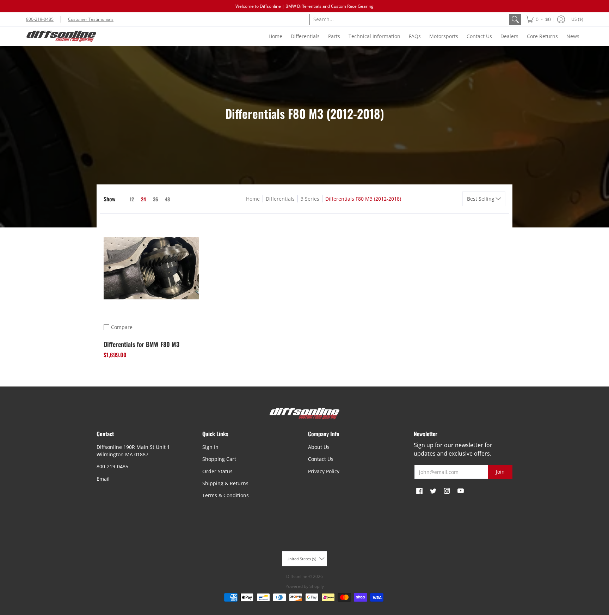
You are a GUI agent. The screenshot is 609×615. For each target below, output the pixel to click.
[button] (538, 19)
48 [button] (167, 199)
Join (500, 471)
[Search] (515, 19)
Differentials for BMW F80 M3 (141, 344)
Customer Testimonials (90, 19)
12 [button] (132, 199)
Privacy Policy (323, 471)
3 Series (310, 198)
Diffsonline (296, 576)
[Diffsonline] (61, 36)
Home (253, 198)
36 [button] (155, 199)
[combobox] (409, 19)
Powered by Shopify (304, 586)
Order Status (217, 471)
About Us (319, 447)
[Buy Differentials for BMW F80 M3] (151, 268)
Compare (122, 327)
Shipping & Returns (225, 483)
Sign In (210, 447)
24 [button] (143, 199)
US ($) (577, 19)
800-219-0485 (40, 19)
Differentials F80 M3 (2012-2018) (363, 198)
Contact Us (320, 459)
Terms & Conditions (225, 495)
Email (103, 478)
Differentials (280, 198)
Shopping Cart (219, 459)
